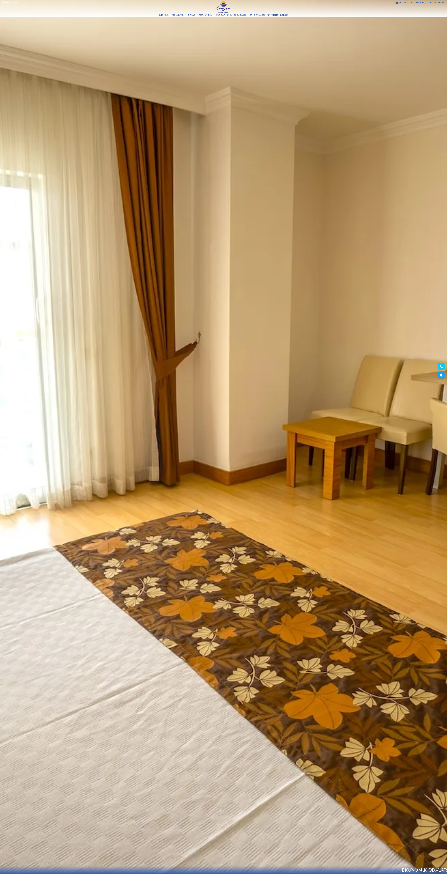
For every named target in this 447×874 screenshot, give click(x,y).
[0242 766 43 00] (2, 2)
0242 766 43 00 (11, 3)
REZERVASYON (405, 3)
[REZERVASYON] (397, 2)
